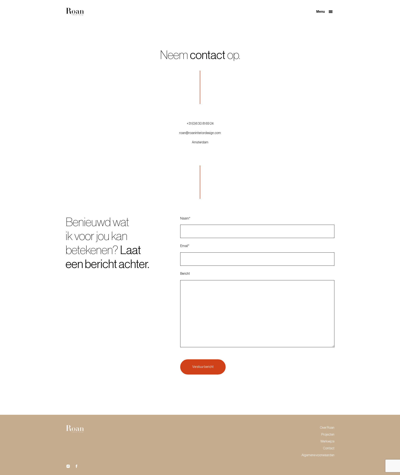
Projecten (327, 434)
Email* (184, 246)
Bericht (185, 273)
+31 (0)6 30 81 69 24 (200, 123)
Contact (328, 448)
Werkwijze (327, 441)
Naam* (185, 218)
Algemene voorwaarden (317, 455)
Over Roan (327, 427)
